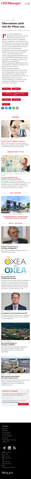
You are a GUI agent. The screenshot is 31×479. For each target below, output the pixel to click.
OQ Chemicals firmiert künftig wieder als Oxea (8, 277)
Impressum (6, 461)
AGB (3, 465)
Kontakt (5, 454)
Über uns (5, 456)
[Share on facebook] (2, 108)
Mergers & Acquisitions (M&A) (15, 94)
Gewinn (16, 89)
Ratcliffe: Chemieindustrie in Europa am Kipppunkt (9, 247)
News (13, 20)
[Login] (26, 3)
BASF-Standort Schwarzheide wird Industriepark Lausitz (10, 377)
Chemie (8, 274)
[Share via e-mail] (17, 108)
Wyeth (6, 104)
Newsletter (6, 452)
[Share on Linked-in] (10, 108)
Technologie (7, 436)
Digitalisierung (9, 440)
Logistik (5, 441)
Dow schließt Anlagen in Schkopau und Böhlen (9, 344)
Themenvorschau (8, 467)
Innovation (6, 434)
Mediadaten (6, 458)
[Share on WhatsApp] (13, 108)
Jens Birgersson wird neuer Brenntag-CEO (14, 313)
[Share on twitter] (6, 108)
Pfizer (16, 99)
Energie (5, 438)
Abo (3, 460)
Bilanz (6, 89)
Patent (6, 99)
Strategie (9, 244)
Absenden (23, 404)
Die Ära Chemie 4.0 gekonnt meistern (13, 141)
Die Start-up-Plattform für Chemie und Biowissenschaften (11, 178)
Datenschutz (7, 463)
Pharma (5, 430)
